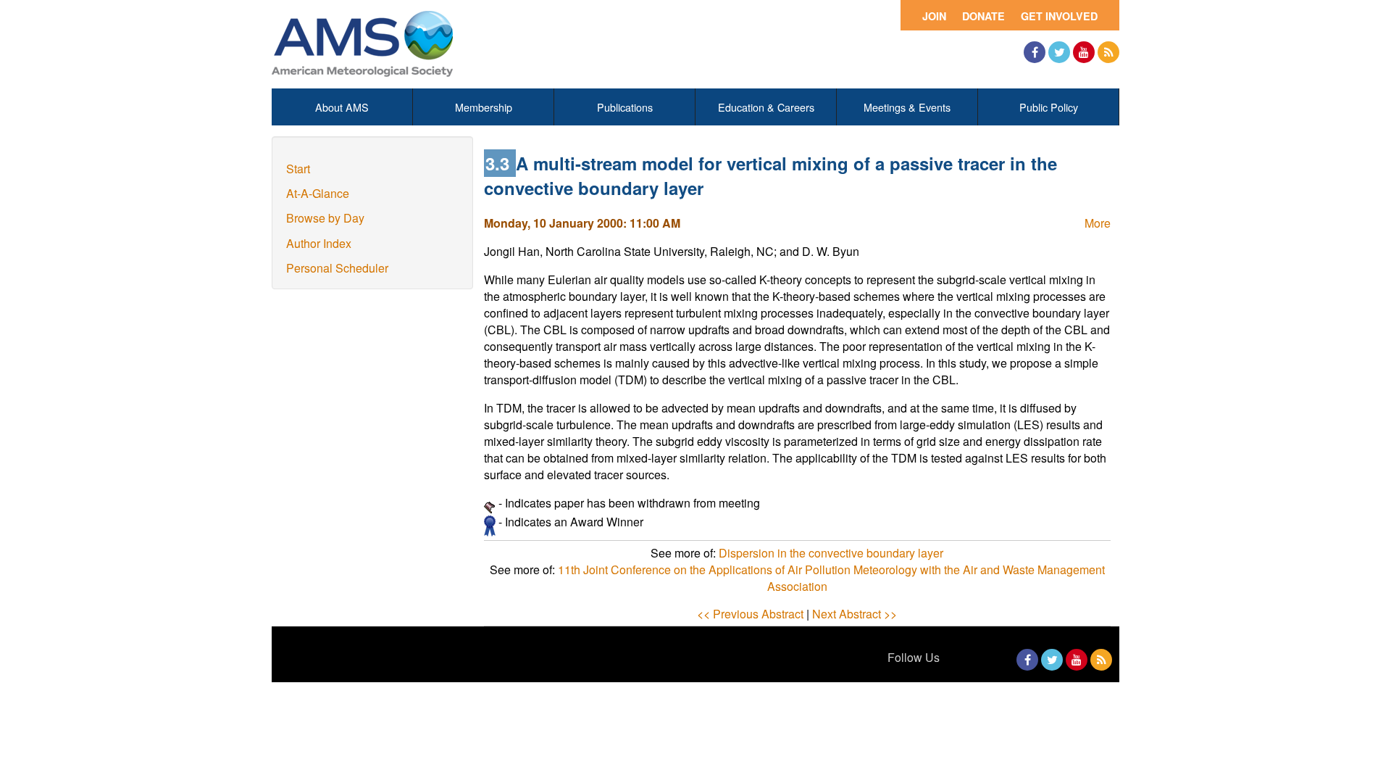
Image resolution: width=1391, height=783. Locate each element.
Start (298, 168)
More (1098, 223)
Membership (483, 107)
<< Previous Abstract (750, 613)
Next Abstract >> (854, 613)
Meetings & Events (907, 107)
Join (934, 16)
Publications (625, 107)
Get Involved (1059, 16)
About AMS (342, 107)
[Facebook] (1034, 52)
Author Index (318, 243)
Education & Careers (766, 107)
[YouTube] (1084, 52)
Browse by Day (325, 218)
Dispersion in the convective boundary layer (831, 552)
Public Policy (1048, 107)
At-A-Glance (317, 193)
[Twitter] (1059, 52)
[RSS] (1108, 52)
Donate (983, 16)
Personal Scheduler (337, 268)
